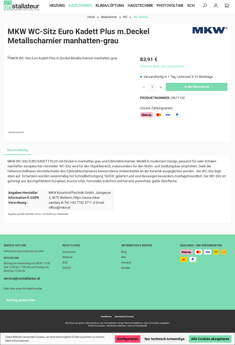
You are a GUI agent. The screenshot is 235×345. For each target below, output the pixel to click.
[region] (70, 95)
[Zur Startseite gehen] (22, 5)
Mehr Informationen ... (18, 340)
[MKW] (210, 37)
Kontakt (125, 267)
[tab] (17, 150)
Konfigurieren (127, 339)
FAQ (123, 257)
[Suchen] (204, 5)
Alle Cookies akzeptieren (210, 339)
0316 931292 (11, 257)
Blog (123, 251)
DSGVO (66, 267)
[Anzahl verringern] (144, 87)
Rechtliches (71, 245)
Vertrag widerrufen (20, 300)
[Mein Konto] (215, 5)
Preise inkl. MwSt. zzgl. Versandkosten (162, 66)
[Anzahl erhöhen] (160, 87)
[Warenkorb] (226, 5)
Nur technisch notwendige (165, 339)
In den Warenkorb (197, 87)
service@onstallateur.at (22, 278)
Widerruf (67, 257)
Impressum (69, 251)
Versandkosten (110, 323)
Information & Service (136, 245)
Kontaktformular (32, 288)
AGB (65, 262)
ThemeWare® (141, 326)
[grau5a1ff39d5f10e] (70, 95)
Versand (126, 262)
